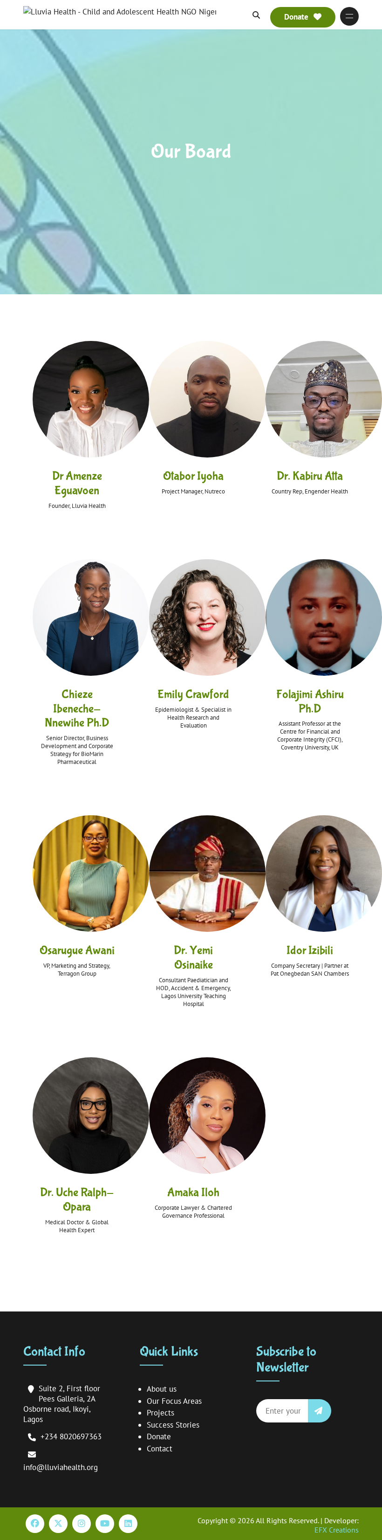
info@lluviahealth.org (60, 1467)
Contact (159, 1448)
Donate (159, 1436)
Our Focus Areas (174, 1401)
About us (162, 1389)
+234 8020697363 (71, 1436)
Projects (160, 1413)
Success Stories (173, 1425)
